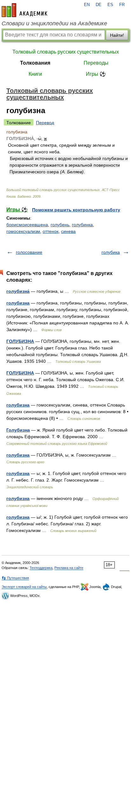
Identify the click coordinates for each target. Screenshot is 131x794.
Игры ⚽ (96, 74)
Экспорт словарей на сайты (24, 587)
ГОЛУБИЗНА (20, 341)
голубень (60, 224)
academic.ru (24, 10)
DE (98, 5)
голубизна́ (18, 291)
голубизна (18, 302)
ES (110, 5)
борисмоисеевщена (27, 224)
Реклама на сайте (68, 568)
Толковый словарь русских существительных (65, 51)
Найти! (117, 35)
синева (68, 231)
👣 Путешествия (15, 578)
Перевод (45, 122)
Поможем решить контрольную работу (76, 209)
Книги (35, 74)
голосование (29, 252)
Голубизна (18, 429)
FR (122, 5)
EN (87, 5)
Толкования (35, 63)
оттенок (51, 231)
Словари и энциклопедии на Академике (54, 23)
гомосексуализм (23, 231)
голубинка (82, 224)
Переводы (96, 63)
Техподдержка (41, 568)
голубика (110, 252)
